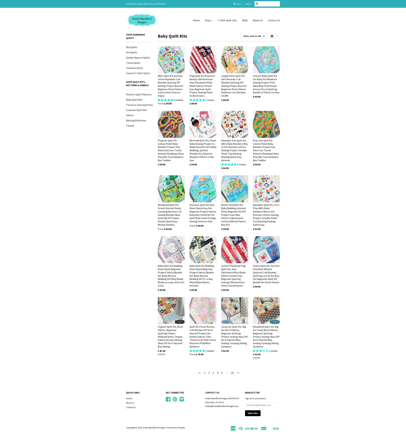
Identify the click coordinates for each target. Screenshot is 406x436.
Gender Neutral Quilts (138, 57)
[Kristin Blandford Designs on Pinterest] (175, 400)
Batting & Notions (136, 120)
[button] (166, 100)
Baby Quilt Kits (134, 99)
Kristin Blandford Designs (154, 427)
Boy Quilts (131, 47)
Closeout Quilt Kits (136, 110)
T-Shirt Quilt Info (227, 20)
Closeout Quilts (134, 67)
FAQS (245, 20)
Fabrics (130, 115)
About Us (258, 20)
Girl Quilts (131, 52)
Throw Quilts (133, 62)
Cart (238, 4)
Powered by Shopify (175, 427)
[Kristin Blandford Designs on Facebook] (168, 400)
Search (129, 398)
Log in (248, 3)
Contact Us (274, 20)
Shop (208, 20)
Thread (130, 125)
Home (196, 20)
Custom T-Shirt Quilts (138, 73)
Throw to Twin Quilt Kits (139, 104)
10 (232, 372)
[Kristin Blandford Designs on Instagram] (181, 400)
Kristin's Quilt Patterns (138, 94)
